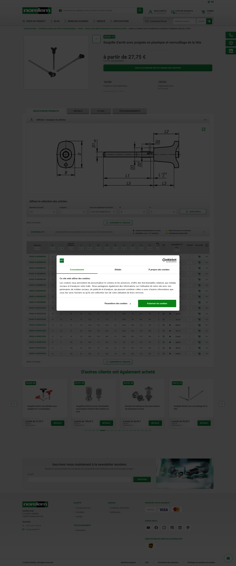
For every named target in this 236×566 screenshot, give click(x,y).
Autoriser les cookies (157, 303)
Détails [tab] (118, 269)
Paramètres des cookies (116, 303)
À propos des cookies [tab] (158, 269)
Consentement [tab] (77, 269)
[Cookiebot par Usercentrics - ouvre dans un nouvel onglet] (164, 261)
